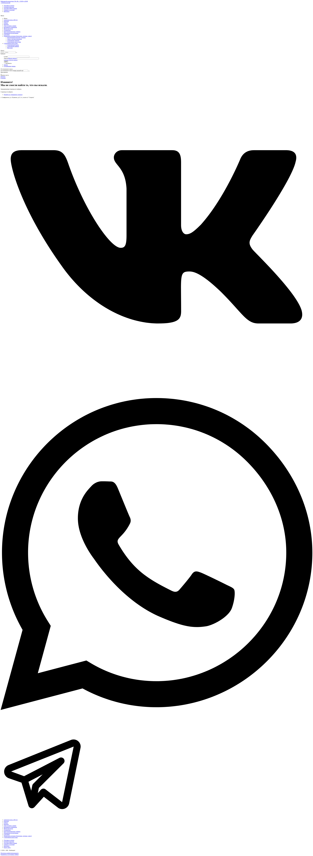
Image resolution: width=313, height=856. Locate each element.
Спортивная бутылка (13, 45)
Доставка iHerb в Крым (10, 8)
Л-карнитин (7, 30)
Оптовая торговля (9, 7)
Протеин (6, 21)
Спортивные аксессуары (14, 42)
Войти (6, 61)
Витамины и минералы (10, 27)
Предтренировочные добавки (12, 31)
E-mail (5, 56)
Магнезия (10, 48)
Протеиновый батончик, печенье (16, 37)
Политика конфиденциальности (10, 853)
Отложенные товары (9, 66)
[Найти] (16, 52)
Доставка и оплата (9, 5)
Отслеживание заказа (7, 70)
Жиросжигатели (8, 28)
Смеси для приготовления (14, 39)
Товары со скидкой (9, 10)
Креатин (6, 24)
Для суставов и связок (10, 26)
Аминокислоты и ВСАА (11, 20)
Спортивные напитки (13, 40)
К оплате (3, 78)
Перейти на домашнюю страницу (13, 94)
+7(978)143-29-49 (5, 3)
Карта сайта (7, 847)
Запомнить (9, 63)
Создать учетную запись (10, 60)
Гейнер (6, 23)
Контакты (6, 11)
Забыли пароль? (12, 58)
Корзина (3, 76)
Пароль (6, 58)
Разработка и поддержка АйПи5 (10, 854)
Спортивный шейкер (13, 46)
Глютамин (7, 34)
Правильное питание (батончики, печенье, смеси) (18, 36)
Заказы (6, 64)
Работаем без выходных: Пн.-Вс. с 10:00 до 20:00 (14, 1)
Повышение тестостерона (11, 33)
